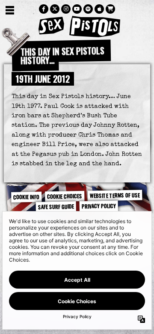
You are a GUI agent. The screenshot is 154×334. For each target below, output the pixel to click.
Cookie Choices (64, 196)
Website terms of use (115, 195)
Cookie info (26, 197)
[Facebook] (43, 9)
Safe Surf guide (56, 207)
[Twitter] (54, 9)
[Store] (110, 9)
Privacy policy (99, 206)
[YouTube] (77, 9)
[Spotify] (88, 9)
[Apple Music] (99, 9)
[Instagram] (66, 9)
